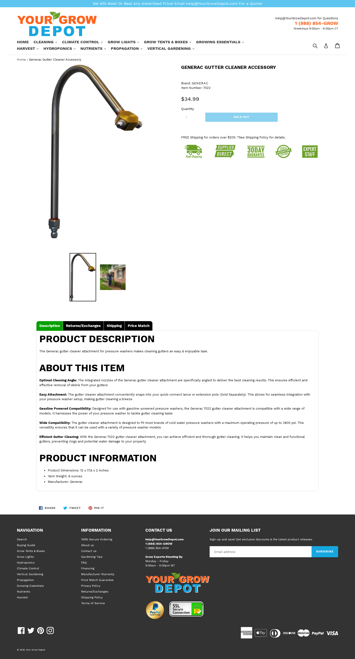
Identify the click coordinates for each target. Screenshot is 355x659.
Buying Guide (26, 545)
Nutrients (95, 48)
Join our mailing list (235, 530)
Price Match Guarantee (97, 580)
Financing (87, 568)
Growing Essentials (222, 41)
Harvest (30, 48)
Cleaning (48, 41)
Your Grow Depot (35, 649)
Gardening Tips (91, 556)
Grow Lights (126, 41)
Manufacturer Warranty (97, 574)
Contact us (88, 551)
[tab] (49, 326)
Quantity (187, 109)
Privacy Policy (90, 585)
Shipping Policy (92, 597)
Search (22, 539)
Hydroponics (61, 48)
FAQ (84, 562)
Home (23, 42)
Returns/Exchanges (94, 591)
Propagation (129, 48)
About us (87, 545)
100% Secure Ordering (96, 539)
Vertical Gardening (173, 48)
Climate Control (85, 41)
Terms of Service (93, 603)
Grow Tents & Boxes (170, 41)
